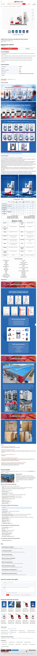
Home (2, 6)
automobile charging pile (4, 633)
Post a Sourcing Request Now (26, 594)
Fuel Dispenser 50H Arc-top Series (5, 632)
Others (11, 633)
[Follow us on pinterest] (34, 650)
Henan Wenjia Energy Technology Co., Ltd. (7, 40)
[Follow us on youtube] (33, 650)
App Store (3, 650)
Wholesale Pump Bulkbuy (5, 646)
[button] (1, 1)
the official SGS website (22, 471)
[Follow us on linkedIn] (26, 651)
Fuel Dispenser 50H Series (30, 630)
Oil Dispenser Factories (27, 642)
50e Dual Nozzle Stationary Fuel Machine (3, 621)
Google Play (9, 650)
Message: (4, 587)
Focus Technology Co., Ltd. (12, 653)
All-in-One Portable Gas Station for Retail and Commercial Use (4, 609)
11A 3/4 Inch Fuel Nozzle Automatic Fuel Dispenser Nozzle (26, 609)
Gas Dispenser (28, 507)
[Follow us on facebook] (29, 650)
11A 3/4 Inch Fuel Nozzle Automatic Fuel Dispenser (18, 621)
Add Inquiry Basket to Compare (19, 34)
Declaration (28, 653)
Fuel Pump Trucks (4, 644)
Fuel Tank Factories (4, 642)
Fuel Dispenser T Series (13, 632)
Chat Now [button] (28, 48)
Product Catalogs (13, 628)
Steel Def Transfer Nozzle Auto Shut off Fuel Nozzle (25, 621)
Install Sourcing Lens (5, 651)
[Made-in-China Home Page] (18, 1)
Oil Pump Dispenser (32, 644)
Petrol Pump (30, 508)
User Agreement (23, 653)
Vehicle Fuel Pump (25, 644)
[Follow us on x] (30, 650)
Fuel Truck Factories (12, 642)
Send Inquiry (9, 48)
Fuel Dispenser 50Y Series (4, 630)
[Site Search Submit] (24, 4)
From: (5, 582)
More (1, 648)
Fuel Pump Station (11, 644)
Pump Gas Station (18, 644)
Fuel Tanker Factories (19, 642)
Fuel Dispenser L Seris (21, 630)
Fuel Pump (13, 507)
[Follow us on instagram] (32, 650)
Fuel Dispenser (19, 6)
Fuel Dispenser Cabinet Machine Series (23, 632)
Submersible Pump (18, 507)
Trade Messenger (15, 650)
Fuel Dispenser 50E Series (13, 630)
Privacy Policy (32, 653)
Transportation (6, 6)
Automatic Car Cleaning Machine (10, 508)
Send (7, 594)
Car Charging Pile (18, 508)
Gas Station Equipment (24, 508)
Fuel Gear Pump (23, 507)
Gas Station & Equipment (12, 6)
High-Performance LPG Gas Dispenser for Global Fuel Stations (18, 609)
